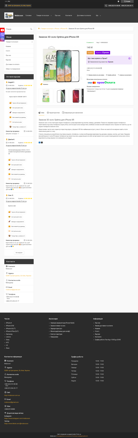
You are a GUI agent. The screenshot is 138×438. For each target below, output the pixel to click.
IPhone (57, 28)
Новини (8, 46)
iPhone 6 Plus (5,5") (12, 331)
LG (7, 345)
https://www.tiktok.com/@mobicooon (16, 423)
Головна (28, 15)
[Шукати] (31, 29)
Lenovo (8, 337)
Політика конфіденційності (80, 436)
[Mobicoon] (8, 15)
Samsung (9, 334)
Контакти (68, 15)
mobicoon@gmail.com (13, 289)
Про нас (57, 15)
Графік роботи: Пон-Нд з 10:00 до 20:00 (108, 339)
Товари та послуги (42, 15)
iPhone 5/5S (10, 326)
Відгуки (8, 60)
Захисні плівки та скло (58, 326)
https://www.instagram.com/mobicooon (17, 418)
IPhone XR (64, 28)
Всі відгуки (19, 252)
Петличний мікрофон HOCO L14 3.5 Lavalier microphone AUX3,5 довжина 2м (19, 151)
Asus (7, 348)
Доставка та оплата (84, 15)
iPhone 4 (9, 323)
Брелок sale (12, 206)
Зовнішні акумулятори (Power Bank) (62, 323)
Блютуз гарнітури (56, 334)
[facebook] (39, 143)
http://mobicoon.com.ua (12, 395)
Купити (90, 52)
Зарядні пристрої (56, 328)
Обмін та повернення (13, 69)
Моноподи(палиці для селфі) (60, 331)
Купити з (99, 52)
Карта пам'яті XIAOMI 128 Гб (17, 96)
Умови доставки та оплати (104, 326)
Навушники (54, 337)
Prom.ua (78, 434)
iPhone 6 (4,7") (10, 328)
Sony (7, 339)
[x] (42, 143)
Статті (8, 51)
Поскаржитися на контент (64, 436)
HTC (7, 342)
